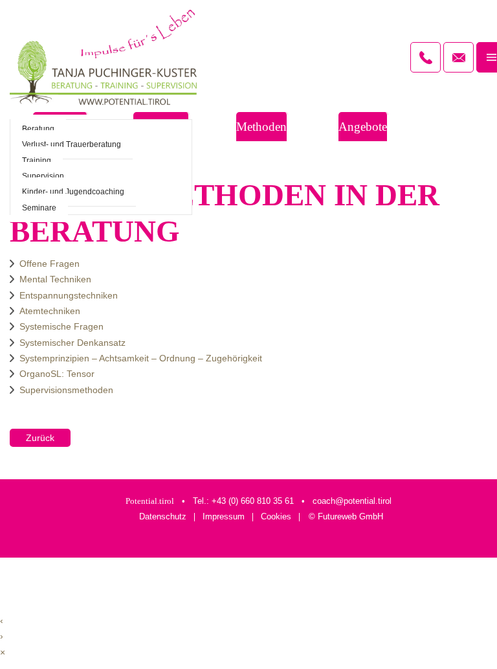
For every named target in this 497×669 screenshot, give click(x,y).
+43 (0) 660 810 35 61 (253, 501)
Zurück (40, 438)
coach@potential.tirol (352, 501)
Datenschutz (162, 517)
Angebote (362, 126)
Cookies (276, 517)
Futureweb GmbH (350, 516)
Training (36, 160)
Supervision (43, 176)
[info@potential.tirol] (458, 57)
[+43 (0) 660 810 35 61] (425, 57)
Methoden (261, 126)
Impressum (224, 517)
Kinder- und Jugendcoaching (73, 191)
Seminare (39, 207)
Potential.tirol (150, 501)
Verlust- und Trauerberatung (71, 144)
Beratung (38, 128)
